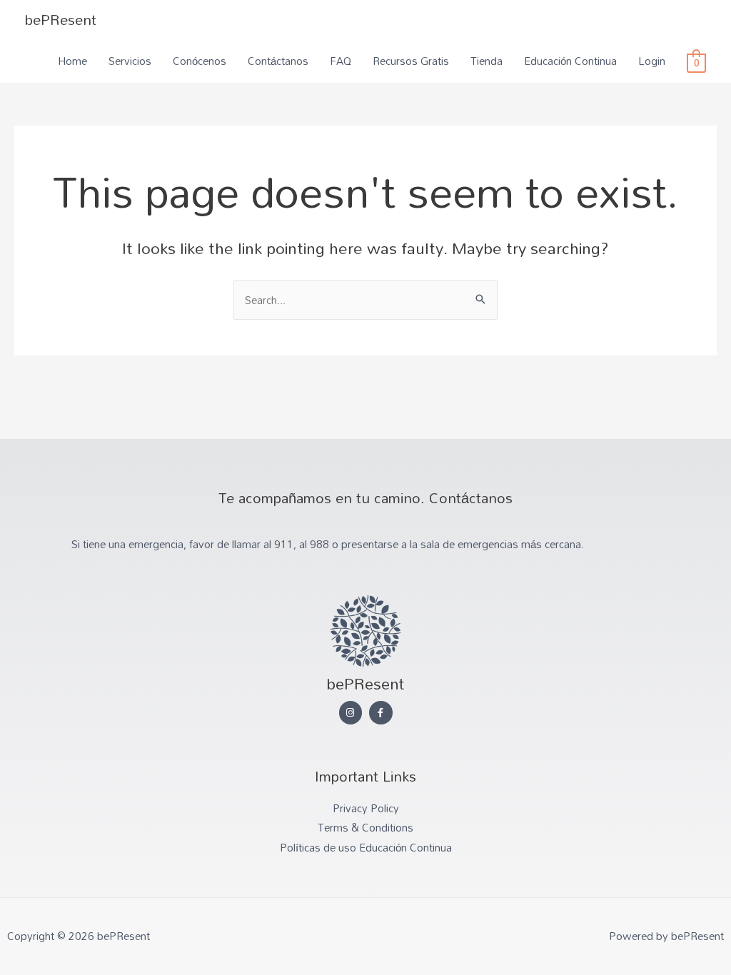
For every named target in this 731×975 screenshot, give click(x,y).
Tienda (486, 60)
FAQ (340, 60)
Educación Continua (570, 60)
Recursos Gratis (411, 60)
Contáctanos (278, 60)
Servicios (130, 60)
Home (72, 60)
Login (651, 60)
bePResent (60, 19)
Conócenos (199, 60)
